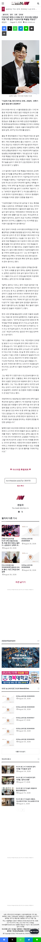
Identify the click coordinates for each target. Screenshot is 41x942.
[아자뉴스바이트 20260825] (8, 742)
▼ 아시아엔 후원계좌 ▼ (20, 469)
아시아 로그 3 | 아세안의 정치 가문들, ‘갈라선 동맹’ (25, 778)
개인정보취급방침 (17, 931)
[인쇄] (4, 33)
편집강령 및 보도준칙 (30, 929)
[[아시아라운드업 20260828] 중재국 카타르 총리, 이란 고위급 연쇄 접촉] (11, 557)
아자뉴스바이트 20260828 (27, 566)
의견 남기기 (20, 582)
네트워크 (19, 929)
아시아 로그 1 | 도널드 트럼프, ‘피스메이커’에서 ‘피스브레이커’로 (27, 800)
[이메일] (31, 28)
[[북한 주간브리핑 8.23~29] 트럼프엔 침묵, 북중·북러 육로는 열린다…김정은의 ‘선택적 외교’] (11, 530)
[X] (9, 28)
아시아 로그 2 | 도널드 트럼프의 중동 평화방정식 (26, 789)
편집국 (4, 22)
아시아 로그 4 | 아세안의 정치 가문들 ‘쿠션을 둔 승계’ (26, 768)
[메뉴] (3, 4)
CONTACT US (29, 931)
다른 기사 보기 (20, 751)
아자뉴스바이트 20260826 (25, 728)
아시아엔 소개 (6, 929)
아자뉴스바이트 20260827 (25, 718)
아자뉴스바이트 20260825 (25, 739)
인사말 (14, 929)
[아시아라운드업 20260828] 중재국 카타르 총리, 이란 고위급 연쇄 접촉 (11, 568)
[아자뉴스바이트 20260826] (8, 731)
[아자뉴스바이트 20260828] (30, 557)
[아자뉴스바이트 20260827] (8, 721)
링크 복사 (20, 486)
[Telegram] (20, 28)
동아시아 (5, 14)
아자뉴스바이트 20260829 (27, 539)
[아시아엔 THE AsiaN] (20, 3)
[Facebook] (4, 28)
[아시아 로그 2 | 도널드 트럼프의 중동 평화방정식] (8, 791)
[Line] (26, 28)
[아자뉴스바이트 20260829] (30, 530)
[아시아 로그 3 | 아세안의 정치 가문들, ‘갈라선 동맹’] (8, 780)
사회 (15, 14)
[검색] (38, 4)
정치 (11, 14)
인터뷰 (21, 14)
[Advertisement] (20, 612)
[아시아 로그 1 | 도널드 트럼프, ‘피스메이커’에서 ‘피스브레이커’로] (8, 802)
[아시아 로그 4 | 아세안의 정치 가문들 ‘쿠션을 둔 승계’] (8, 770)
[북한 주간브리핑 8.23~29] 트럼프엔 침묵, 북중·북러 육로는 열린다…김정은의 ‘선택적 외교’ (11, 542)
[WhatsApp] (15, 28)
